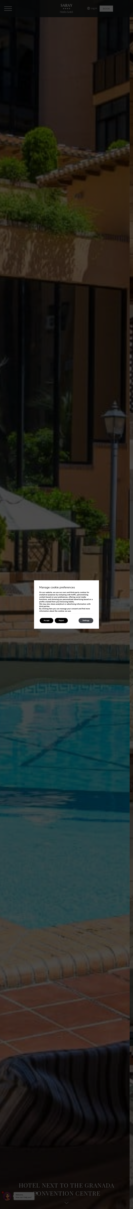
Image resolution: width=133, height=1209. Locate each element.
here (50, 608)
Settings (85, 620)
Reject (61, 620)
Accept (46, 620)
